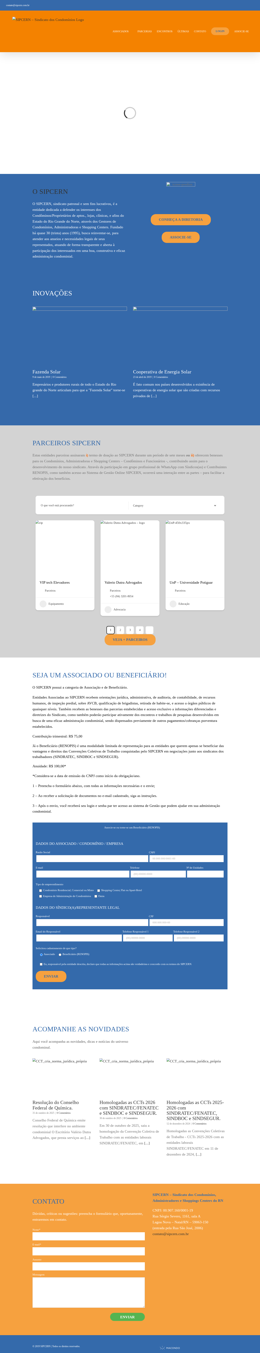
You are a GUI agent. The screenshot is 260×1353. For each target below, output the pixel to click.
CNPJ (152, 852)
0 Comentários (60, 377)
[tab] (130, 827)
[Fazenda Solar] (79, 336)
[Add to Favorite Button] (87, 527)
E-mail (39, 867)
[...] (35, 396)
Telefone (135, 867)
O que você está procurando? (57, 505)
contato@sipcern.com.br (17, 5)
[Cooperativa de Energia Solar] (180, 336)
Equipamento (56, 603)
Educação (184, 603)
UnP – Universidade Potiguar (191, 582)
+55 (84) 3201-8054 (121, 596)
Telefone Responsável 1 (135, 931)
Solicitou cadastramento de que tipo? (56, 948)
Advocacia (120, 609)
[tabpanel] (130, 910)
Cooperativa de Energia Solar (162, 371)
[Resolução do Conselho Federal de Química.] (62, 1077)
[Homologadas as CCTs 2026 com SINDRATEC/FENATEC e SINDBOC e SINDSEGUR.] (130, 1077)
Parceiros (50, 590)
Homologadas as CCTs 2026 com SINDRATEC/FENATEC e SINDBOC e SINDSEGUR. (129, 1108)
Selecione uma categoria (146, 505)
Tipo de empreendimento (49, 884)
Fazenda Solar (46, 371)
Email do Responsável (48, 931)
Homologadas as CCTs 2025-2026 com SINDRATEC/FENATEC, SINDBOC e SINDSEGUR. (195, 1110)
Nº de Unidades (194, 867)
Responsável (43, 916)
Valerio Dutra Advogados (123, 582)
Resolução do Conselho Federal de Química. (55, 1105)
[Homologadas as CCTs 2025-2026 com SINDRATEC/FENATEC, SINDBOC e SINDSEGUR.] (197, 1077)
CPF (151, 916)
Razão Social (43, 852)
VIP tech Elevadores (55, 582)
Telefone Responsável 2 (186, 931)
